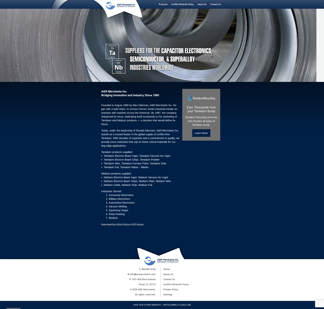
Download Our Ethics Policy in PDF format (122, 224)
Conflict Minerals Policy (182, 4)
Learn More (201, 133)
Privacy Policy (170, 289)
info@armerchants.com (143, 274)
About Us (202, 4)
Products (163, 4)
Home (166, 269)
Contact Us (215, 4)
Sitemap (167, 294)
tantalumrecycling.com (177, 305)
